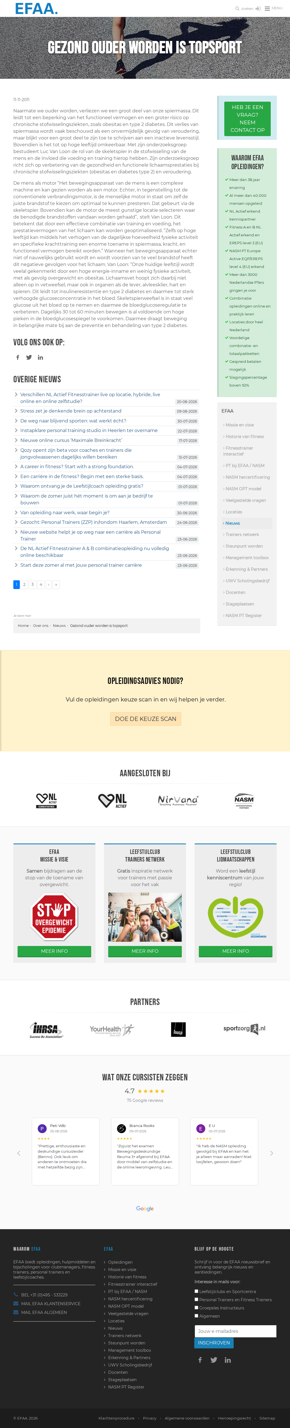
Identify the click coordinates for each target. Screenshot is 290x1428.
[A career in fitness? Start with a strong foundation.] (16, 466)
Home (23, 625)
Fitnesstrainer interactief (238, 451)
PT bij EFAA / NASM (245, 465)
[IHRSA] (46, 1029)
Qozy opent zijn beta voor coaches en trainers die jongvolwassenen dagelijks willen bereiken (76, 454)
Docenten (235, 592)
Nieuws (59, 625)
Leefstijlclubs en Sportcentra (227, 1291)
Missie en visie (239, 425)
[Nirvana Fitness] (178, 800)
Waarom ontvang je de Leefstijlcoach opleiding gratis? (81, 486)
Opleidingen (120, 1262)
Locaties (233, 511)
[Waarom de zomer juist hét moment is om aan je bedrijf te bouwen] (16, 496)
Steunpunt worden (244, 546)
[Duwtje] (178, 1029)
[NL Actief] (112, 800)
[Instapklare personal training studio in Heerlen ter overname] (16, 430)
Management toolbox (246, 557)
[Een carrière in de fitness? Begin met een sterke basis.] (16, 476)
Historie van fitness (244, 436)
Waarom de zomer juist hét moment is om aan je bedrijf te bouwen (86, 499)
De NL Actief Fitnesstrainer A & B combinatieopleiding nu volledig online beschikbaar (94, 552)
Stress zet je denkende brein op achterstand (70, 411)
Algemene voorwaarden (187, 1418)
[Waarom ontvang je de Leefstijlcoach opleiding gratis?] (16, 486)
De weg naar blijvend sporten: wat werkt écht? (73, 421)
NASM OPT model (243, 488)
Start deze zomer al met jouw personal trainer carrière (81, 565)
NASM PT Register (243, 615)
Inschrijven (214, 1343)
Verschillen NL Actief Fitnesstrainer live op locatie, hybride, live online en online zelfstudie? (90, 398)
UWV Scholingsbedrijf (247, 580)
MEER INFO (54, 951)
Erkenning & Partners (246, 569)
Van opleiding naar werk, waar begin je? (65, 512)
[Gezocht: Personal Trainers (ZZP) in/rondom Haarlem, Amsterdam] (16, 522)
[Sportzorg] (244, 1029)
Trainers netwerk (242, 534)
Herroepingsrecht (234, 1418)
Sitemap (267, 1418)
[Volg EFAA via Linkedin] (228, 1359)
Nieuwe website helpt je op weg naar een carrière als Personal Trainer (90, 535)
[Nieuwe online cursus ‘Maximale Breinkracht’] (16, 440)
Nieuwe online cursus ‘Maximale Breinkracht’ (71, 440)
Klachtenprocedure (117, 1418)
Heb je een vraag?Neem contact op (248, 118)
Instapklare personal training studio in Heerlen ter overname (89, 430)
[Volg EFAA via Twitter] (214, 1359)
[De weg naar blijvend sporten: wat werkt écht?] (16, 421)
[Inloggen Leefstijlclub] (258, 9)
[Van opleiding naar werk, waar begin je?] (16, 512)
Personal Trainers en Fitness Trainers (235, 1299)
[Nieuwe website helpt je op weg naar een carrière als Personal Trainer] (16, 532)
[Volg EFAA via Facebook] (200, 1359)
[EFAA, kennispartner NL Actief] (46, 800)
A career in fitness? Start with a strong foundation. (77, 466)
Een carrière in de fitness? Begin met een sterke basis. (82, 476)
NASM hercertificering (247, 477)
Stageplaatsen (239, 604)
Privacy (149, 1418)
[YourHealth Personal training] (112, 1029)
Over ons (40, 625)
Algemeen (209, 1316)
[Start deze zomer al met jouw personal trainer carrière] (16, 565)
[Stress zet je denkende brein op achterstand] (16, 411)
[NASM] (244, 800)
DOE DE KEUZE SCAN (145, 719)
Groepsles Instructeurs (221, 1308)
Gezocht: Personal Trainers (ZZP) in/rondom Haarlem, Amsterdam (93, 522)
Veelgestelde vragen (245, 500)
